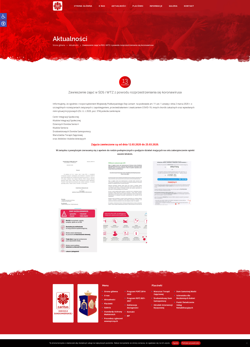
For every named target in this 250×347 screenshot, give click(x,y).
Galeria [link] (173, 6)
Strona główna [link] (83, 6)
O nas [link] (102, 6)
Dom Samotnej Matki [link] (186, 291)
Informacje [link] (156, 6)
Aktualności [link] (119, 6)
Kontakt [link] (189, 6)
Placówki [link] (138, 6)
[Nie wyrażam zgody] (246, 343)
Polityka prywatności (190, 343)
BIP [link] (128, 316)
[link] (3, 16)
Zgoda (175, 343)
